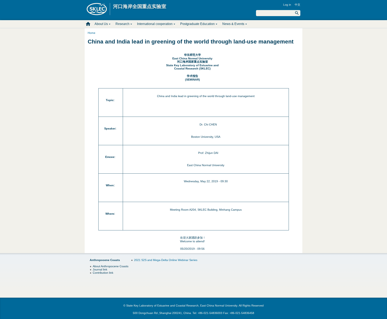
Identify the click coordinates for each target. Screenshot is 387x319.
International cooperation (155, 24)
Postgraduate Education (197, 24)
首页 (88, 24)
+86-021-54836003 (210, 313)
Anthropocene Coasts (105, 260)
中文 (297, 4)
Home (91, 32)
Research (122, 24)
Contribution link (103, 272)
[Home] (98, 9)
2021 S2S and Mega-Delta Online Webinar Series (165, 260)
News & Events (233, 24)
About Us (101, 24)
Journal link (100, 269)
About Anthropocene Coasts (110, 266)
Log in (287, 4)
